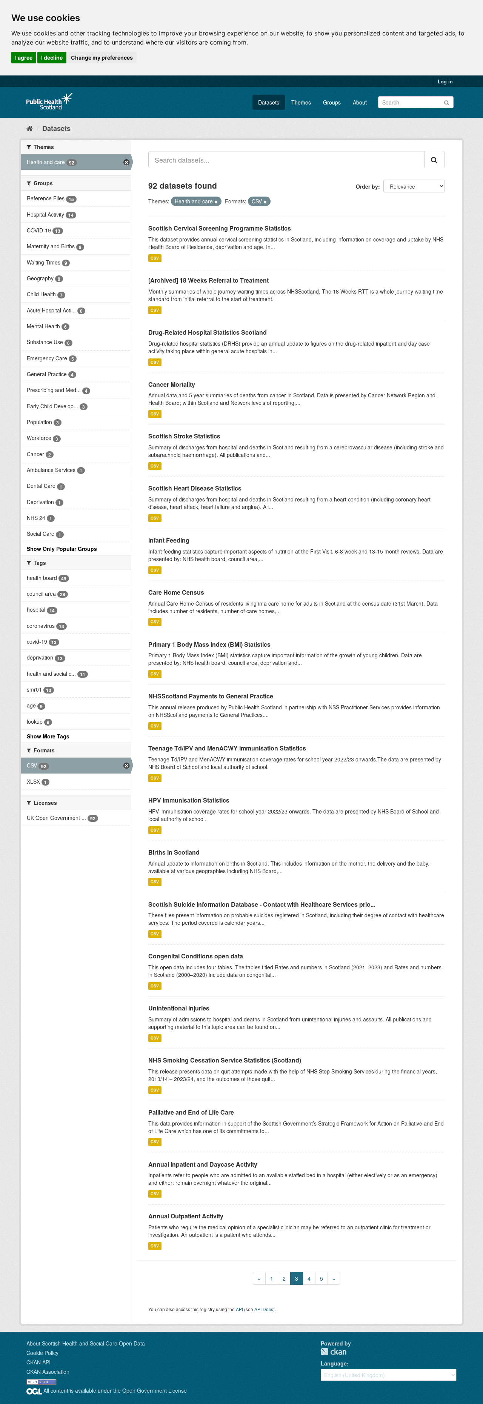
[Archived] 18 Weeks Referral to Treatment (208, 280)
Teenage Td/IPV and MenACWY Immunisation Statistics (227, 748)
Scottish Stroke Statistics (184, 436)
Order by (367, 186)
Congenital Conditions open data (195, 956)
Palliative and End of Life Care (191, 1112)
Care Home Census (176, 592)
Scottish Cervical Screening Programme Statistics (219, 228)
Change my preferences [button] (102, 57)
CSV (155, 258)
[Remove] (216, 201)
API (239, 1309)
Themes (301, 102)
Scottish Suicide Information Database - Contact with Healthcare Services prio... (261, 904)
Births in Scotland (174, 852)
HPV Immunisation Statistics (188, 800)
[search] (435, 159)
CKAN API (38, 1362)
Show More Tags (48, 736)
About (360, 102)
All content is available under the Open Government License (114, 1390)
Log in (445, 81)
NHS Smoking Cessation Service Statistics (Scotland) (224, 1060)
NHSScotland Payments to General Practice (210, 696)
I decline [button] (52, 57)
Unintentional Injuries (178, 1008)
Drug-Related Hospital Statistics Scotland (207, 332)
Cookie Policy (42, 1352)
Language (334, 1363)
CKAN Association (47, 1371)
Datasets (268, 102)
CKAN (333, 1352)
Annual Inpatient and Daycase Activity (202, 1164)
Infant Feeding (168, 540)
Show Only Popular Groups (62, 548)
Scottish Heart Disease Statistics (195, 488)
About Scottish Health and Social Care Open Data (85, 1343)
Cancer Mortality (171, 384)
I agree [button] (23, 57)
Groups (332, 102)
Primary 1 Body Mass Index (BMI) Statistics (209, 644)
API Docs (263, 1309)
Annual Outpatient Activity (185, 1216)
